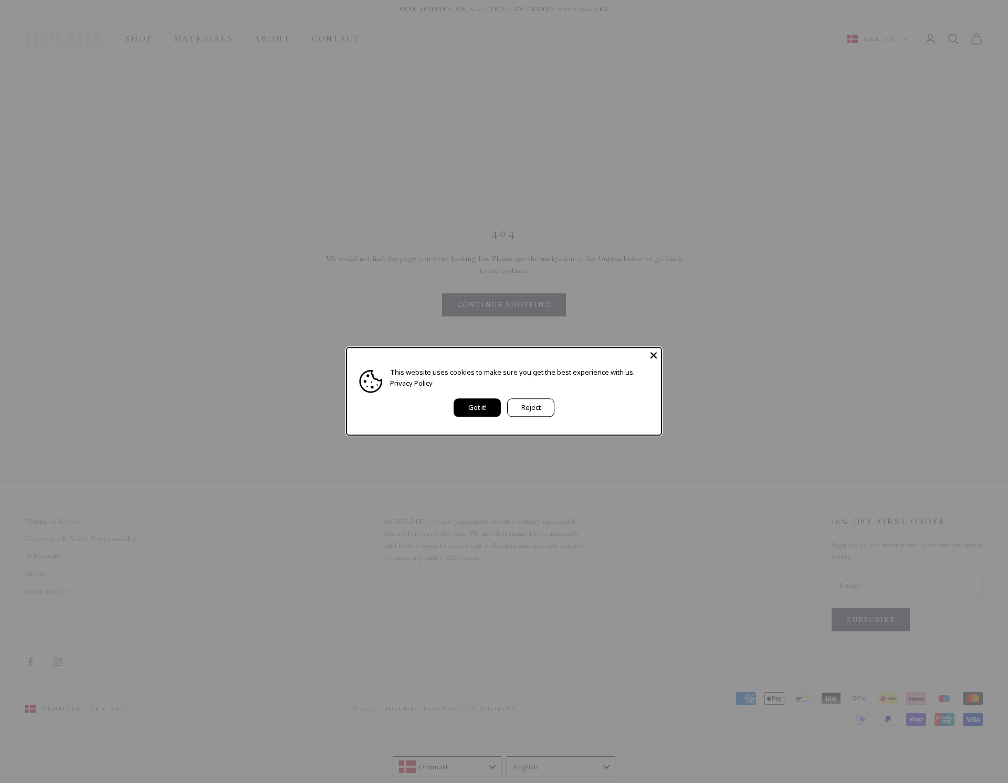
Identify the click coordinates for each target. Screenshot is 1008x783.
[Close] (653, 355)
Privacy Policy (411, 383)
